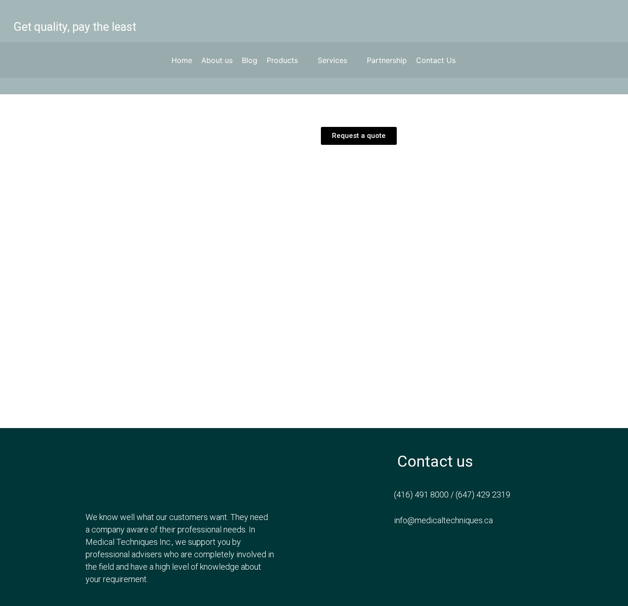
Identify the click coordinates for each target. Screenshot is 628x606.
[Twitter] (566, 21)
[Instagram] (589, 21)
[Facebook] (542, 21)
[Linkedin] (612, 21)
